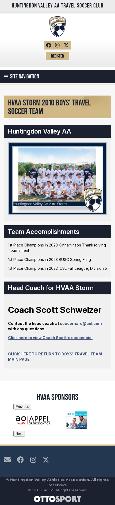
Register (57, 56)
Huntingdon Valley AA (39, 131)
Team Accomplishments (43, 232)
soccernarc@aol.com (81, 323)
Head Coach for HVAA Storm (51, 288)
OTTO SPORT (43, 490)
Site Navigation (24, 76)
